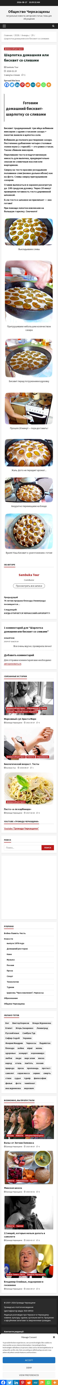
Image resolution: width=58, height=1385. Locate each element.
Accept (29, 1360)
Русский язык (12, 1033)
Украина (27, 1038)
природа (9, 1068)
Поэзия (10, 965)
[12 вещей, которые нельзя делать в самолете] (29, 1212)
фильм (8, 1083)
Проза (43, 708)
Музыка (11, 959)
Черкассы (31, 1043)
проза (21, 1068)
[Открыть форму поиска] (53, 26)
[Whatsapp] (43, 84)
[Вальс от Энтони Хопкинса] (29, 1122)
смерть (47, 1073)
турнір (27, 1078)
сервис (36, 1073)
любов (8, 1058)
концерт (23, 1053)
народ (8, 1063)
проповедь (33, 1068)
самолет (9, 1073)
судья (18, 1078)
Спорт (10, 976)
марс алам (30, 1058)
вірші (29, 1048)
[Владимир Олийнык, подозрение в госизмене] (29, 1261)
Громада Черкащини (14, 723)
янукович (29, 1088)
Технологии (13, 981)
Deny (29, 1367)
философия (40, 1078)
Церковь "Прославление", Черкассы (22, 712)
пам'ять (29, 1063)
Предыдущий (25, 600)
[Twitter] (12, 84)
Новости (30, 757)
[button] (54, 1337)
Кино (9, 954)
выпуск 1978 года (15, 943)
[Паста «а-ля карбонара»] (29, 788)
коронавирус (37, 1053)
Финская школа (13, 1187)
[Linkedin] (17, 84)
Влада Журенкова (42, 1023)
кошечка (9, 638)
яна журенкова (13, 1088)
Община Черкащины (14, 1003)
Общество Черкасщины (29, 11)
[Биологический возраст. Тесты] (29, 743)
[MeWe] (33, 84)
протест (46, 1068)
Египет (8, 1028)
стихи (8, 1078)
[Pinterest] (22, 84)
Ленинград (42, 1028)
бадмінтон (45, 1043)
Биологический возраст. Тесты (21, 764)
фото (18, 1083)
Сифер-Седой (12, 1038)
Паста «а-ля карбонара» (17, 809)
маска (41, 1058)
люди (18, 1058)
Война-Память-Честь (15, 933)
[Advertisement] (29, 887)
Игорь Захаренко (24, 1028)
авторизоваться (12, 663)
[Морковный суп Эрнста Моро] (29, 698)
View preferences (29, 1375)
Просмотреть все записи (29, 585)
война (21, 1048)
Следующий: (27, 611)
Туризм (10, 987)
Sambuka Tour (12, 67)
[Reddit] (27, 84)
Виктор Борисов (20, 1023)
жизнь (39, 1048)
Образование (33, 708)
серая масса (23, 1073)
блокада (9, 1048)
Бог (7, 1023)
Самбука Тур (29, 1033)
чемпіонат (30, 1083)
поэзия (39, 1063)
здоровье (10, 1053)
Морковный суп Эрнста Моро (20, 718)
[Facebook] (6, 84)
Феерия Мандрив (14, 1043)
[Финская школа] (29, 1167)
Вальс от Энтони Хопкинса (19, 1142)
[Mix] (38, 84)
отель (18, 1063)
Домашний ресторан (14, 49)
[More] (48, 84)
